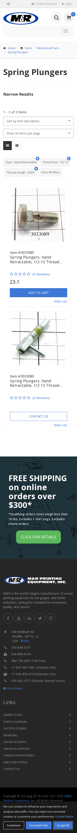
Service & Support (16, 749)
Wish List (60, 301)
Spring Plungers (18, 52)
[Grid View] (7, 145)
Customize (14, 825)
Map (26, 641)
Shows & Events (15, 742)
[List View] (17, 145)
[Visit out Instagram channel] (51, 618)
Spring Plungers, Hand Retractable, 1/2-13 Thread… (36, 259)
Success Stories (15, 728)
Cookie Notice (64, 816)
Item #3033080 (22, 376)
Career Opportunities (19, 755)
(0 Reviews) (41, 274)
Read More (14, 688)
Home (12, 48)
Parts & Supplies (15, 722)
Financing (10, 735)
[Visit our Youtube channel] (19, 618)
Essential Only (39, 825)
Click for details (38, 536)
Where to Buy (13, 715)
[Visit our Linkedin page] (29, 618)
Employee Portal (15, 762)
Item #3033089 (22, 252)
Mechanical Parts (48, 48)
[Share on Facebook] (8, 618)
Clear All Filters (50, 172)
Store (28, 48)
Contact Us (38, 416)
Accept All (63, 825)
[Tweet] (40, 618)
